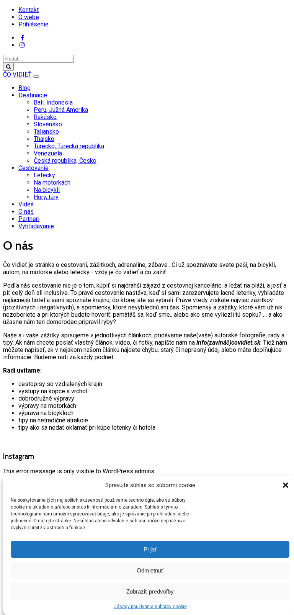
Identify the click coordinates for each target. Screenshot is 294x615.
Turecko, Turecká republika (69, 146)
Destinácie (32, 95)
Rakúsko (45, 117)
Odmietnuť (150, 570)
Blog (24, 88)
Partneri (28, 218)
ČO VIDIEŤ (18, 74)
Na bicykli (47, 189)
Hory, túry (46, 197)
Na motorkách (52, 182)
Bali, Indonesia (53, 102)
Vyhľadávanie (36, 226)
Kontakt (28, 9)
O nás (26, 211)
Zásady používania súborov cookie (150, 606)
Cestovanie (33, 168)
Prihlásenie (33, 24)
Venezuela (48, 153)
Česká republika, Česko (65, 160)
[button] (285, 485)
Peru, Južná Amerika (61, 109)
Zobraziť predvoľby (150, 591)
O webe (28, 17)
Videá (26, 204)
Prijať (150, 549)
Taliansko (46, 131)
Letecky (44, 175)
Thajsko (44, 138)
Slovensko (48, 124)
